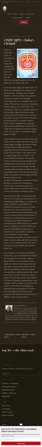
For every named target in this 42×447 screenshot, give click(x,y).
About (10, 14)
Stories (15, 14)
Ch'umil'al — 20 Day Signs (10, 383)
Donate (28, 18)
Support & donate (8, 415)
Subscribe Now (21, 443)
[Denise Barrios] (9, 309)
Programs (22, 14)
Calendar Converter (8, 390)
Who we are (6, 406)
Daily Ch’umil (30, 14)
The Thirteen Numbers (9, 387)
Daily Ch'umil (6, 396)
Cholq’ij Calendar (17, 18)
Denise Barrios (20, 305)
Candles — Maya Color (9, 393)
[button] (21, 430)
